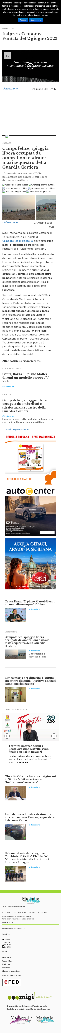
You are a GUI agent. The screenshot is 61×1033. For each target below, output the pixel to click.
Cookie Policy (7, 961)
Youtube (7, 945)
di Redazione (10, 89)
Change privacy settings (11, 971)
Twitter (7, 940)
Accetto (23, 20)
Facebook (6, 942)
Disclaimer (6, 964)
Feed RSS (7, 947)
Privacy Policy (7, 957)
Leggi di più (36, 20)
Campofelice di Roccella (17, 241)
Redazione (6, 968)
